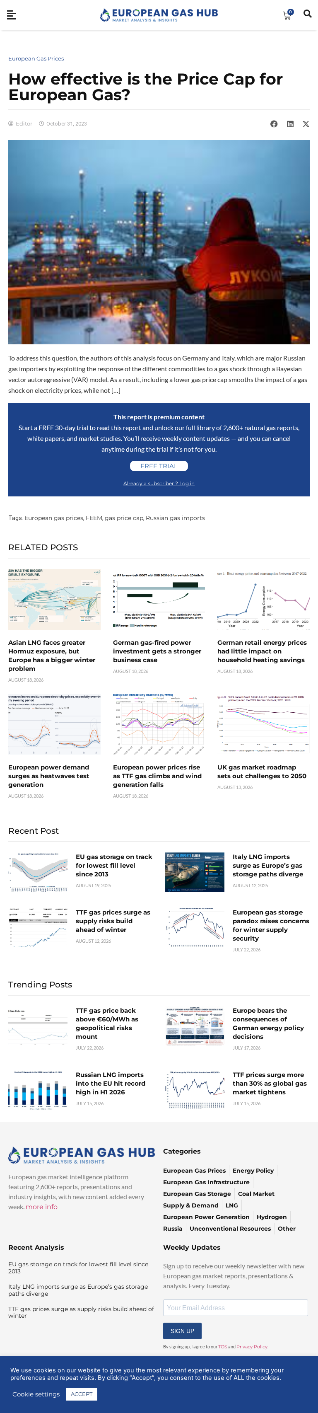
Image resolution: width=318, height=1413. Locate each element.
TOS (222, 1347)
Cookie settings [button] (36, 1394)
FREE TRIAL (159, 466)
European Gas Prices (36, 58)
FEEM (94, 518)
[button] (274, 124)
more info (42, 1207)
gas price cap (124, 518)
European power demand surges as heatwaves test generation (48, 776)
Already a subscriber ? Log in (159, 483)
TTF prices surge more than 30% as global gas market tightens (270, 1083)
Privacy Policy (251, 1347)
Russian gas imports (175, 518)
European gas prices (53, 518)
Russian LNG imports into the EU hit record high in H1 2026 (110, 1083)
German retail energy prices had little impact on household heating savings (262, 651)
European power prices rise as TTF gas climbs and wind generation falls (157, 776)
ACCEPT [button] (81, 1394)
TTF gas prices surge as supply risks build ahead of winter (113, 921)
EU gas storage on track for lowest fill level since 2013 (114, 865)
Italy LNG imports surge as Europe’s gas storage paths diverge (268, 865)
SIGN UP (182, 1331)
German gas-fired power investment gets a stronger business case (157, 651)
